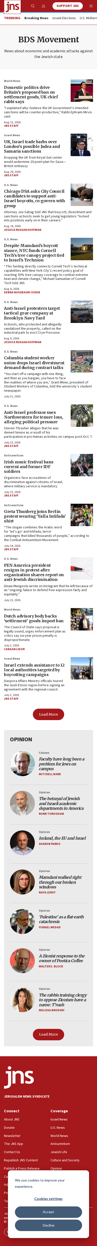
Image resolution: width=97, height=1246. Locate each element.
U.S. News (11, 185)
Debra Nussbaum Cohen (22, 292)
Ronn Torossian (51, 814)
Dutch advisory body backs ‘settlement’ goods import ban (34, 618)
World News (12, 81)
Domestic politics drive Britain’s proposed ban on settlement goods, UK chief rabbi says (31, 94)
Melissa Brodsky (51, 1010)
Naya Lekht (47, 892)
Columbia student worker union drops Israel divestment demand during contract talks (34, 362)
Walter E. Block (51, 966)
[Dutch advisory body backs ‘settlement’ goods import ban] (82, 619)
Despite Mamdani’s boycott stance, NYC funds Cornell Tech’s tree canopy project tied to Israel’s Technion (34, 252)
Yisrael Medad (50, 927)
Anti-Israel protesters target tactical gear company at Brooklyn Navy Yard (32, 313)
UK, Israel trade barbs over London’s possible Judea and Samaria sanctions (32, 146)
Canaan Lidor (14, 649)
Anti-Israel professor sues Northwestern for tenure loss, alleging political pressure (33, 417)
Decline (48, 1225)
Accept (48, 1212)
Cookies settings (48, 1198)
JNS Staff (11, 126)
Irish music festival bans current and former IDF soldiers (28, 466)
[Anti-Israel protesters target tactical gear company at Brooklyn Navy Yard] (82, 312)
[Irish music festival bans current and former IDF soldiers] (82, 465)
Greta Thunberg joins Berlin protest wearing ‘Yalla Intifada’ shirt (35, 516)
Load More (48, 714)
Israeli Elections (64, 18)
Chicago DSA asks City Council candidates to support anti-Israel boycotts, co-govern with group (34, 198)
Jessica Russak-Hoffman (22, 230)
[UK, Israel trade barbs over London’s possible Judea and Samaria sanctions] (82, 145)
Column (44, 753)
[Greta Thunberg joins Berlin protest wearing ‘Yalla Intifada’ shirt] (82, 515)
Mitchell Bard (50, 774)
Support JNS (67, 5)
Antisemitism (13, 455)
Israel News (12, 135)
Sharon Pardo (49, 844)
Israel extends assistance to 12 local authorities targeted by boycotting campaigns (34, 670)
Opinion (44, 792)
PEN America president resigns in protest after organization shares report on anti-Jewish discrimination (34, 572)
